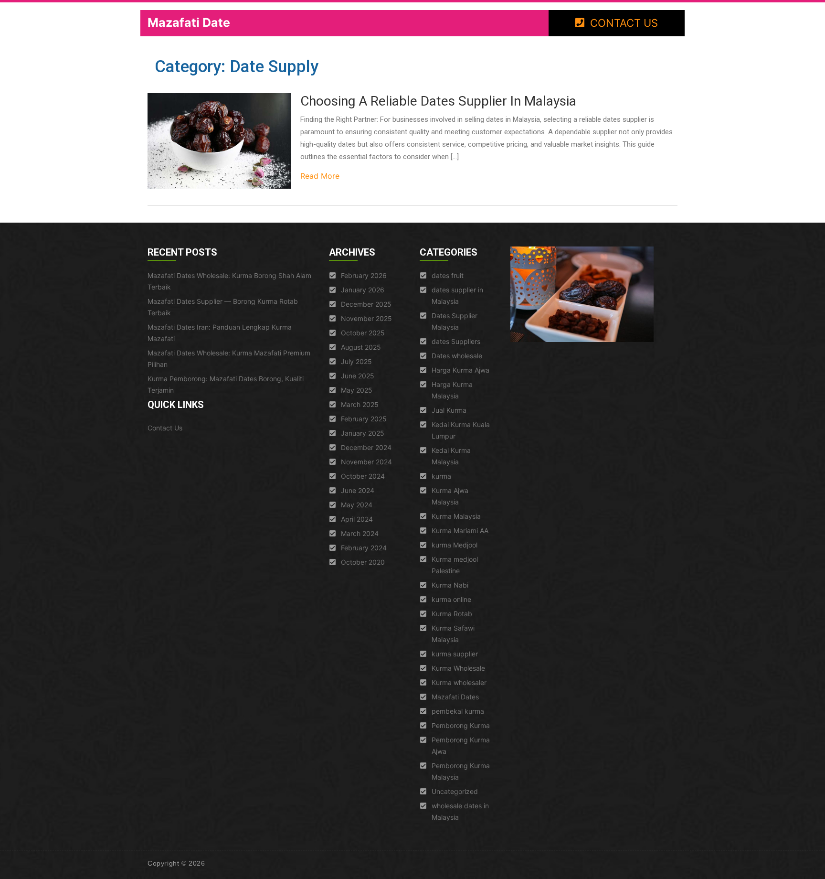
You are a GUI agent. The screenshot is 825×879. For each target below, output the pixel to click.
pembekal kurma (458, 711)
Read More (319, 176)
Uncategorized (455, 791)
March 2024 (360, 533)
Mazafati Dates (455, 697)
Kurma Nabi (450, 585)
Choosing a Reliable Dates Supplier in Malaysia (438, 101)
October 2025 (363, 333)
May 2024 (356, 505)
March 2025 (360, 404)
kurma (441, 476)
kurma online (451, 599)
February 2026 (364, 275)
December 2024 (366, 447)
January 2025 (362, 433)
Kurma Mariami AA (460, 530)
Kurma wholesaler (459, 682)
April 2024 (357, 519)
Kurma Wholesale (458, 668)
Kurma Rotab (452, 614)
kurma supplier (455, 654)
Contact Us (165, 428)
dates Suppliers (456, 341)
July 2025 (356, 361)
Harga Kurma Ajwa (460, 370)
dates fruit (448, 275)
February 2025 (364, 419)
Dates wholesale (457, 356)
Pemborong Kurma (461, 725)
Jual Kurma (449, 410)
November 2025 (366, 318)
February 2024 (364, 548)
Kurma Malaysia (456, 516)
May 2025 (356, 390)
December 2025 (366, 304)
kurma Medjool (454, 545)
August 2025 (361, 347)
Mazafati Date (189, 22)
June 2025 (357, 376)
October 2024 (363, 476)
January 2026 (362, 290)
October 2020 (363, 562)
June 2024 (357, 490)
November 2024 (366, 462)
